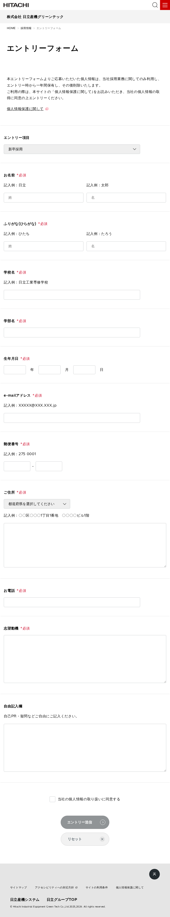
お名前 (15, 175)
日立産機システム (25, 899)
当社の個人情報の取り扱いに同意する (89, 799)
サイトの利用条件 (97, 887)
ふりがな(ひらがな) (25, 223)
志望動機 (17, 628)
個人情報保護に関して (25, 108)
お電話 (15, 590)
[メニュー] (165, 5)
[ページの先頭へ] (154, 874)
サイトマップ (18, 887)
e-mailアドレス (23, 395)
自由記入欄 (13, 706)
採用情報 (26, 28)
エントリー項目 (16, 137)
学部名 (15, 321)
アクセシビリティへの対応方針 (54, 887)
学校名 (15, 272)
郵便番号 (17, 444)
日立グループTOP (62, 899)
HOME (11, 28)
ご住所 (15, 492)
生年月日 (17, 358)
